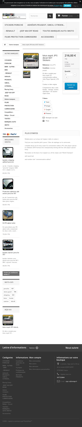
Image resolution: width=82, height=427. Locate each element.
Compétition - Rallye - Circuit (9, 113)
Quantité (67, 71)
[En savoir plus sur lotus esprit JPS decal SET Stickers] (8, 320)
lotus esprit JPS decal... (11, 327)
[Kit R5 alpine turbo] (8, 215)
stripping (7, 295)
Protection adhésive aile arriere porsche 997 (11, 192)
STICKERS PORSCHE (14, 25)
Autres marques (10, 99)
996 (15, 292)
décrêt (13, 301)
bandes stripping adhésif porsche (8, 161)
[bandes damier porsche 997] (8, 245)
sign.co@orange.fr (71, 381)
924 (13, 295)
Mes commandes (34, 361)
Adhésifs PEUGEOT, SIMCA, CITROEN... (45, 25)
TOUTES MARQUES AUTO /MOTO (58, 31)
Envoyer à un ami (51, 118)
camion (6, 301)
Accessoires (47, 37)
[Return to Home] (5, 44)
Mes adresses (33, 366)
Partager (47, 106)
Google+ (48, 109)
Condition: (46, 68)
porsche (6, 288)
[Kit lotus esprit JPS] (27, 74)
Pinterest (48, 113)
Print (47, 121)
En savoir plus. (58, 5)
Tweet (47, 102)
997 (12, 288)
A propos (19, 367)
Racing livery (9, 89)
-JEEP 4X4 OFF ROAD (28, 31)
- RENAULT (10, 31)
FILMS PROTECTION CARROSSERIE (21, 37)
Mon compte (35, 357)
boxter (11, 298)
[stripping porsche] (8, 152)
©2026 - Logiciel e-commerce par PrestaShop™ (17, 421)
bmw (5, 298)
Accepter (67, 5)
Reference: (46, 65)
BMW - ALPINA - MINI (10, 68)
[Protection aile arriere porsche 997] (8, 184)
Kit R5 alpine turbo (9, 223)
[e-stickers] (14, 15)
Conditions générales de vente (20, 363)
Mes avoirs (32, 364)
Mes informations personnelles (39, 369)
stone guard (8, 292)
